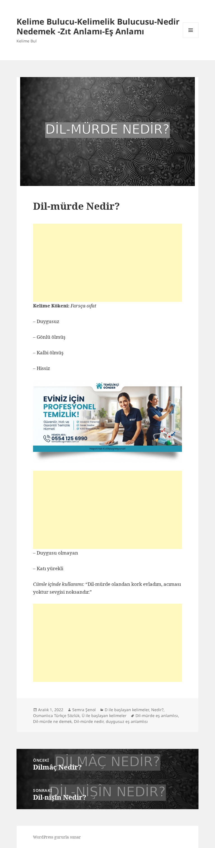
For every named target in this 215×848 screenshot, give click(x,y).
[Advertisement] (107, 263)
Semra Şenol (84, 709)
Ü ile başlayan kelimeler (104, 715)
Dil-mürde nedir (89, 721)
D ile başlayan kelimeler (127, 709)
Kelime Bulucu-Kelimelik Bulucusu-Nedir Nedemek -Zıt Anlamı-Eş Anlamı (98, 26)
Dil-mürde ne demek (52, 721)
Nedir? (157, 709)
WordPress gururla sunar (57, 837)
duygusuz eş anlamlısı (127, 721)
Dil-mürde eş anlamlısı (156, 715)
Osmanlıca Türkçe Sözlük (56, 715)
